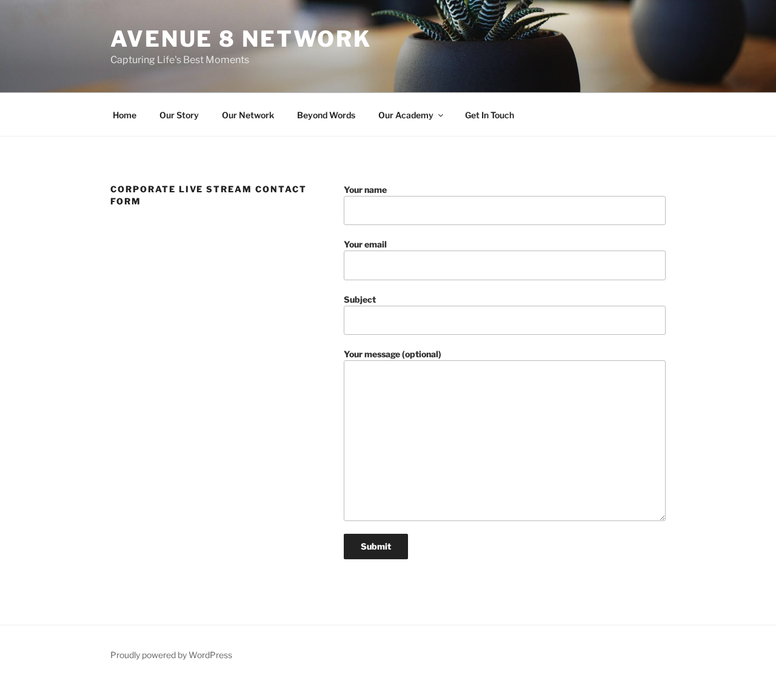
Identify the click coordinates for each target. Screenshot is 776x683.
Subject (360, 299)
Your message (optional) (392, 354)
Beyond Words (326, 115)
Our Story (179, 115)
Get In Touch (489, 115)
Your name (365, 189)
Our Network (248, 115)
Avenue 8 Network (241, 38)
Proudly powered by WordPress (171, 655)
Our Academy (405, 115)
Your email (365, 244)
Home (124, 115)
